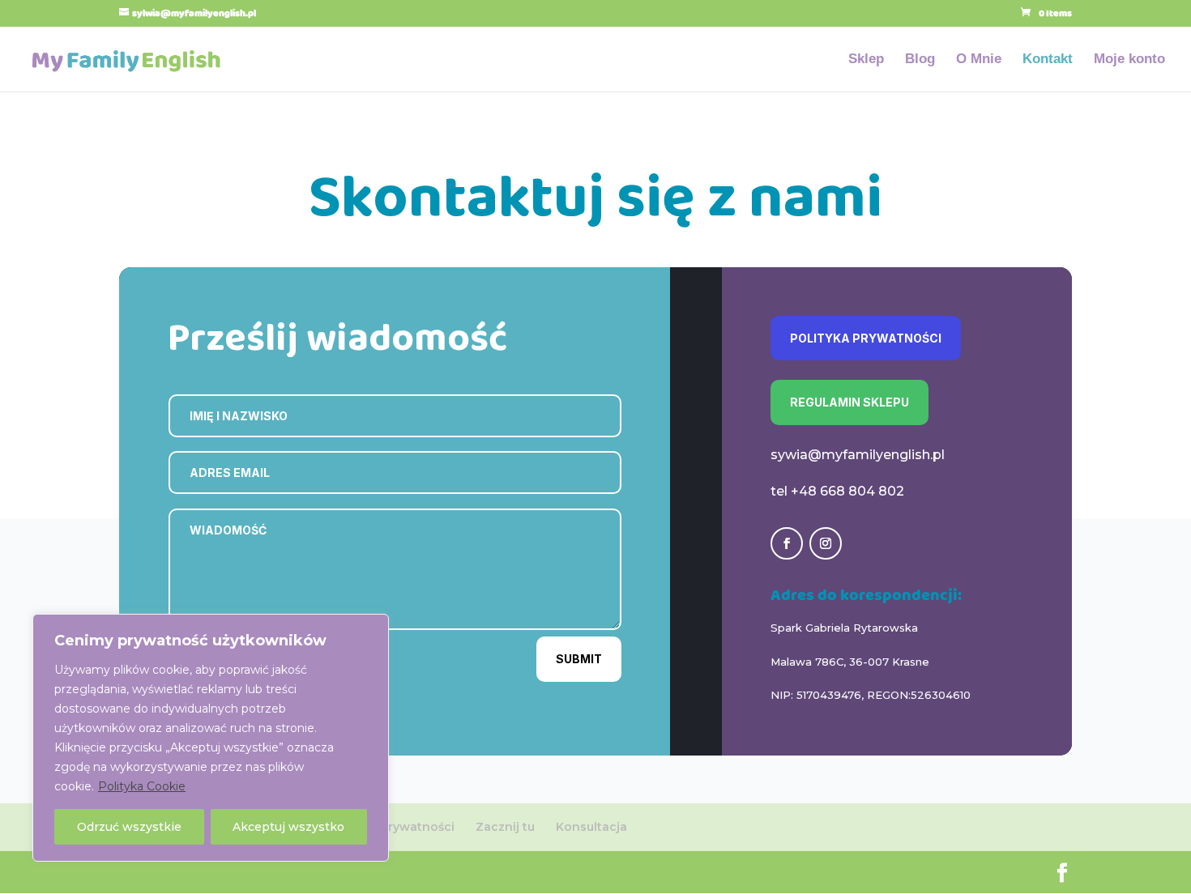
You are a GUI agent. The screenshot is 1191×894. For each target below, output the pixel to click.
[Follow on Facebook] (787, 543)
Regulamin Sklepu (849, 402)
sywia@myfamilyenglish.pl (858, 454)
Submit (579, 659)
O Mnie (978, 59)
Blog (920, 59)
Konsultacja (591, 827)
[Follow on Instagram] (825, 543)
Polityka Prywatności (865, 338)
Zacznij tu (505, 827)
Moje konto (1129, 59)
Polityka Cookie (142, 786)
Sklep (866, 59)
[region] (210, 738)
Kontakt (1047, 59)
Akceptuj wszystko (288, 827)
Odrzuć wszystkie (129, 827)
